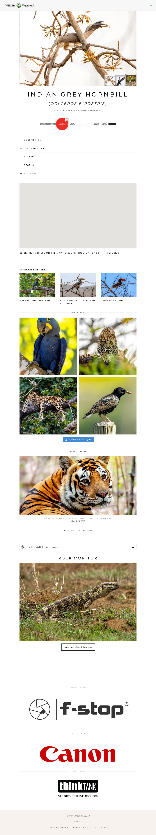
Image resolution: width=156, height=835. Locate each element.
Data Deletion (99, 828)
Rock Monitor (78, 558)
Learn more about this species (78, 647)
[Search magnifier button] (133, 547)
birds (57, 110)
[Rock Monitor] (78, 602)
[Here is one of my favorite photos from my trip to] (48, 405)
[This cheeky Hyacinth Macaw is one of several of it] (48, 346)
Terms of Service (59, 828)
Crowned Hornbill (114, 300)
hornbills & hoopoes (75, 110)
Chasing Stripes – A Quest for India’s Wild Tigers (78, 519)
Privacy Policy (80, 828)
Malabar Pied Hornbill (36, 300)
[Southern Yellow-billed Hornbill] (78, 294)
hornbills (96, 110)
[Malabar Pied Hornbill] (37, 294)
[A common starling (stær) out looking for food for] (107, 405)
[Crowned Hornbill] (118, 294)
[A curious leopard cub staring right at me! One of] (107, 346)
